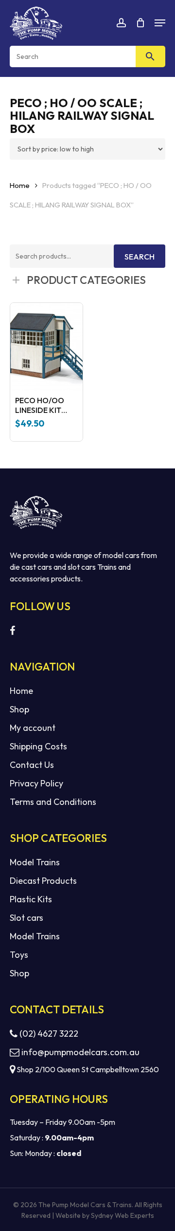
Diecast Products (43, 880)
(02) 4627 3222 (48, 1033)
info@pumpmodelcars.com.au (80, 1052)
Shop (19, 709)
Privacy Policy (36, 783)
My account (32, 727)
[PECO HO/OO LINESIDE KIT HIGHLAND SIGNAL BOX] (46, 347)
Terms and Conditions (53, 801)
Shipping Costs (38, 746)
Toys (19, 954)
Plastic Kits (31, 899)
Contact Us (32, 764)
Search (139, 256)
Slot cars (26, 917)
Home (20, 185)
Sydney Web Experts (122, 1215)
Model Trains (35, 862)
